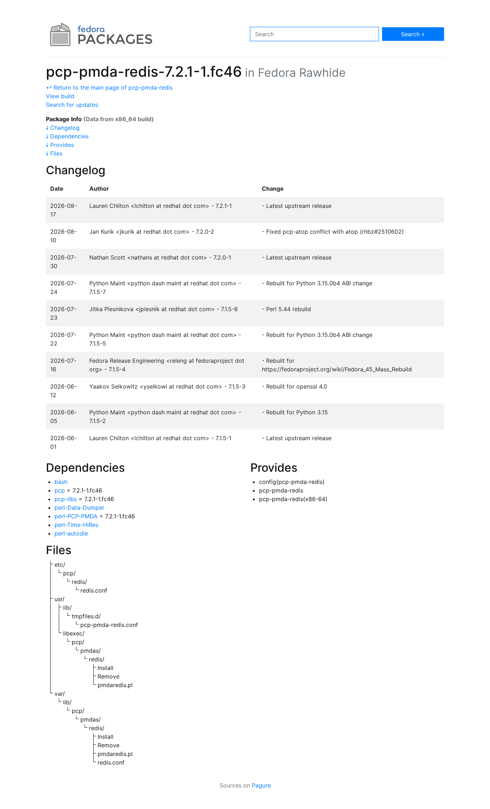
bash (61, 481)
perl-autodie (71, 533)
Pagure (261, 785)
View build (60, 96)
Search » (413, 34)
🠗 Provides (60, 144)
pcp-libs (66, 499)
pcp (60, 490)
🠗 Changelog (63, 127)
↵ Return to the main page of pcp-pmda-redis (109, 87)
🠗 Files (54, 153)
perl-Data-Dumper (79, 507)
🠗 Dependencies (67, 136)
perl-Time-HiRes (76, 524)
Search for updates (72, 104)
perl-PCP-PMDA (76, 516)
